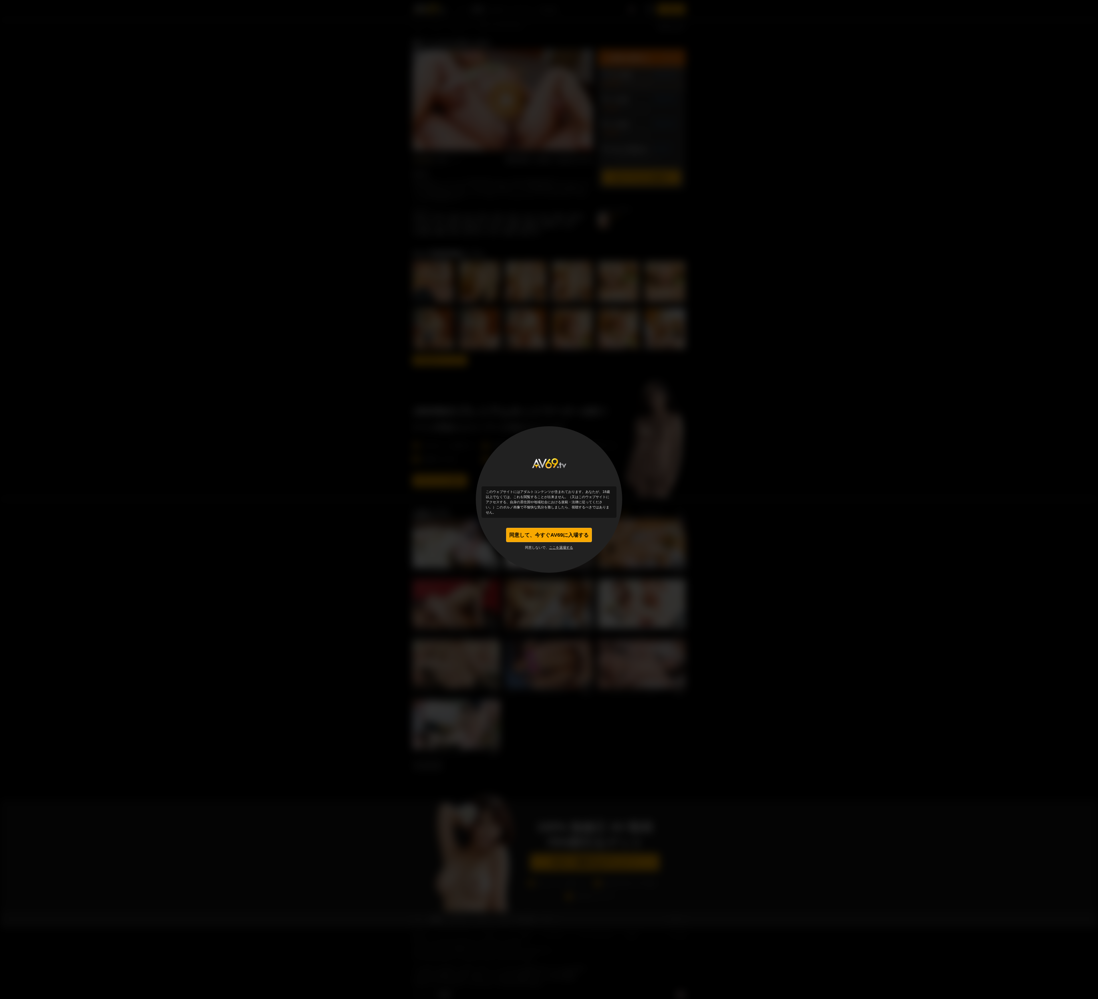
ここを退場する (561, 548)
